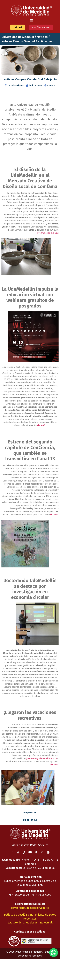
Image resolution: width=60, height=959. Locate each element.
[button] (31, 20)
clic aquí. (41, 425)
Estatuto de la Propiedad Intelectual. (30, 922)
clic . (54, 764)
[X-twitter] (36, 852)
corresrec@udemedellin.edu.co (30, 907)
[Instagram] (18, 852)
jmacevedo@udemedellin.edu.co (42, 758)
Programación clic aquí (48, 233)
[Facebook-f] (12, 852)
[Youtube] (30, 852)
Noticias (42, 37)
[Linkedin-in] (42, 852)
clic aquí (54, 514)
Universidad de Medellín (17, 37)
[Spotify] (48, 852)
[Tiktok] (24, 852)
